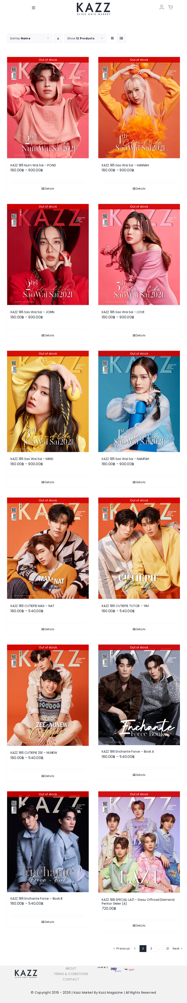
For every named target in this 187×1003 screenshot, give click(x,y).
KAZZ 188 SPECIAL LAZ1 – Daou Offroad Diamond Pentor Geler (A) (138, 901)
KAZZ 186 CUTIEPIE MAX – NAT (32, 606)
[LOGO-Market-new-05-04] (93, 4)
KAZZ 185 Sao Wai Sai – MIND (31, 459)
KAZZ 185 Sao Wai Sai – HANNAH (125, 165)
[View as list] (121, 38)
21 (167, 948)
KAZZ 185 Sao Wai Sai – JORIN (32, 312)
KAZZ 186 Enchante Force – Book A (128, 751)
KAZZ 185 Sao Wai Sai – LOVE (123, 312)
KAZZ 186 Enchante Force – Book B (36, 898)
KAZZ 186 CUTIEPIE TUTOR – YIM (125, 606)
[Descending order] (58, 38)
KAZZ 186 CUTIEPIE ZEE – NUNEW (33, 752)
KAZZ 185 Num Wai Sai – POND (33, 165)
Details (50, 188)
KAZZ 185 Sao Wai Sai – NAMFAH (125, 459)
